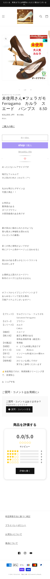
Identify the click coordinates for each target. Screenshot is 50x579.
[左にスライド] (19, 90)
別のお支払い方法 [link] (25, 152)
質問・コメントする (21, 409)
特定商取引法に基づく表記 (17, 516)
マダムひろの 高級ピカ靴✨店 (21, 574)
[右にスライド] (31, 90)
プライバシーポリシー (15, 525)
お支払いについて (13, 534)
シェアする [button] (10, 382)
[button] (3, 16)
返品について (11, 543)
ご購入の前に (8, 126)
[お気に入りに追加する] (25, 159)
